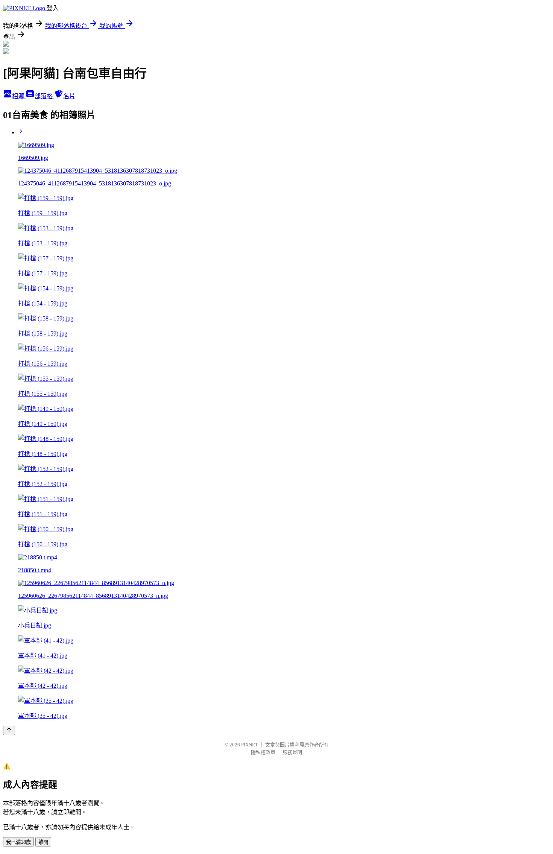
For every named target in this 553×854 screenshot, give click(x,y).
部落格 (44, 96)
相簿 (19, 96)
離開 (43, 842)
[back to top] (9, 730)
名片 (69, 96)
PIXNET (249, 745)
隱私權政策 (263, 752)
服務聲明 (292, 752)
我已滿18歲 (18, 842)
